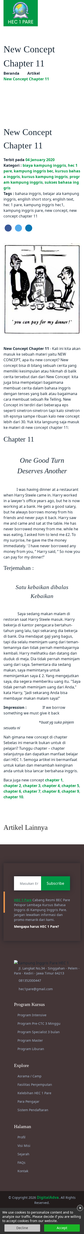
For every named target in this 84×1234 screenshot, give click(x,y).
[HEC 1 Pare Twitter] (73, 8)
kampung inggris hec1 (43, 204)
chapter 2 (12, 785)
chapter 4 (51, 785)
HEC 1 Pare (23, 900)
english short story (34, 199)
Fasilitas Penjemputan (34, 1084)
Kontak (22, 1171)
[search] (78, 8)
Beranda (11, 73)
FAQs (21, 1162)
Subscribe (55, 883)
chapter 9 (70, 791)
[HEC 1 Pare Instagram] (63, 8)
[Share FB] (8, 228)
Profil (21, 1137)
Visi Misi (23, 1145)
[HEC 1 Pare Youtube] (68, 8)
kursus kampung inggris (45, 176)
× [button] (80, 1208)
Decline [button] (22, 1228)
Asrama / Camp (29, 1076)
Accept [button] (62, 1228)
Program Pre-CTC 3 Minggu (38, 1023)
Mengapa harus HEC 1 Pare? (37, 926)
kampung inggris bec (33, 171)
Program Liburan (30, 1049)
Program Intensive (31, 1015)
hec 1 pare (13, 204)
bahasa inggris (28, 193)
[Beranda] (21, 12)
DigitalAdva (48, 1197)
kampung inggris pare (23, 210)
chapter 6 (12, 791)
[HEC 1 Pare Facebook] (58, 8)
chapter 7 (31, 791)
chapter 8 (51, 791)
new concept (56, 210)
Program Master (30, 1040)
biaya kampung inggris (44, 165)
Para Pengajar (28, 1101)
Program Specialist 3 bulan (38, 1032)
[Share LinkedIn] (28, 228)
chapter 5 (70, 785)
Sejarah (23, 1154)
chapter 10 (13, 796)
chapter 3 (31, 785)
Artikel (33, 73)
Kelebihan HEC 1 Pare (34, 1093)
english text (63, 199)
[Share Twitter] (18, 228)
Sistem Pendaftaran (32, 1110)
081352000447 (30, 980)
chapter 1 (54, 780)
